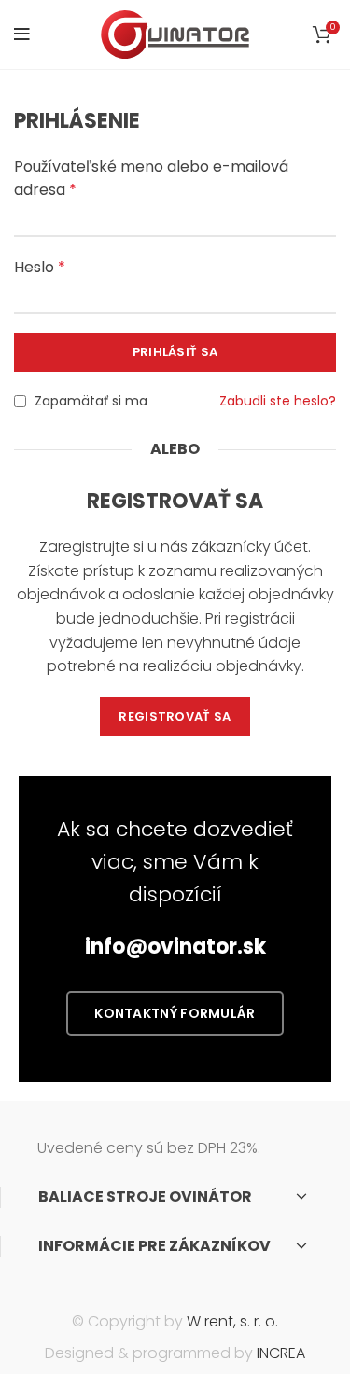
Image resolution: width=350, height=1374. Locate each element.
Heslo (39, 267)
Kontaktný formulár (174, 1013)
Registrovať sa (175, 716)
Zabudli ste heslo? (277, 401)
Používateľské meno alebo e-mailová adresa (151, 178)
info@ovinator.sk (175, 946)
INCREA (281, 1353)
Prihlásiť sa (175, 352)
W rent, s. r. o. (232, 1321)
